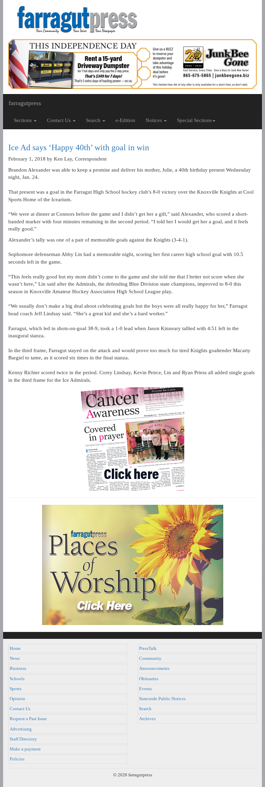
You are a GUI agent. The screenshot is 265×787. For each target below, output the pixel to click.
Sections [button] (23, 120)
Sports (15, 688)
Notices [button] (154, 120)
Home (15, 648)
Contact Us (20, 708)
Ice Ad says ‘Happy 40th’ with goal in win (78, 147)
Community (150, 658)
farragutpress (25, 103)
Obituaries (148, 678)
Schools (17, 678)
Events (145, 688)
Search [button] (94, 120)
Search (145, 708)
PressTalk (148, 648)
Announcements (154, 668)
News (15, 658)
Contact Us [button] (59, 120)
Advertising (21, 729)
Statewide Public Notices (162, 698)
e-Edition (125, 120)
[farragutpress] (132, 19)
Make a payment (25, 749)
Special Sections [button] (194, 120)
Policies (17, 759)
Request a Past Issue (28, 718)
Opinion (17, 698)
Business (18, 668)
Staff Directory (23, 739)
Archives (147, 718)
